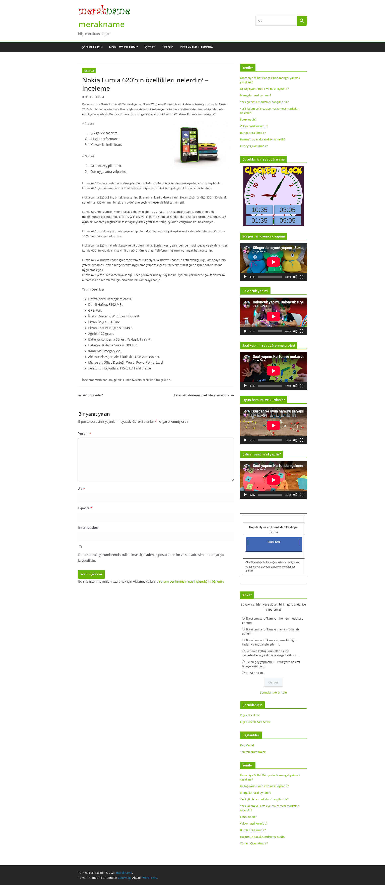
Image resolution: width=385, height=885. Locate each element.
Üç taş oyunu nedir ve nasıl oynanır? (264, 89)
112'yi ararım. (254, 673)
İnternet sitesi (88, 527)
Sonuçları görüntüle (273, 692)
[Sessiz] (295, 277)
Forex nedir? (248, 119)
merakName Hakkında (196, 47)
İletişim (167, 47)
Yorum (84, 433)
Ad (81, 488)
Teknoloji (89, 70)
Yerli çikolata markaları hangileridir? (264, 102)
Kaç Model (247, 745)
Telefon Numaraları (253, 752)
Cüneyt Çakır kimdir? (254, 146)
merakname (101, 24)
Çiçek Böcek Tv (249, 715)
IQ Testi (149, 47)
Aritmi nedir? (93, 395)
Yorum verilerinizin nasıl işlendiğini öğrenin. (192, 581)
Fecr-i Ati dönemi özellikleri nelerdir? (201, 395)
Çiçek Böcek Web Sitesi (255, 722)
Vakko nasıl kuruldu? (253, 126)
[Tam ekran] (302, 277)
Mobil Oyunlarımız (123, 47)
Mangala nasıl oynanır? (255, 95)
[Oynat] (245, 277)
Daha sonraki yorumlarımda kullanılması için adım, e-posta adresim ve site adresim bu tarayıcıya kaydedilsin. (151, 557)
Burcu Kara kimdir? (253, 133)
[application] (273, 262)
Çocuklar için (92, 47)
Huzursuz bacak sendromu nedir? (262, 139)
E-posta (85, 508)
